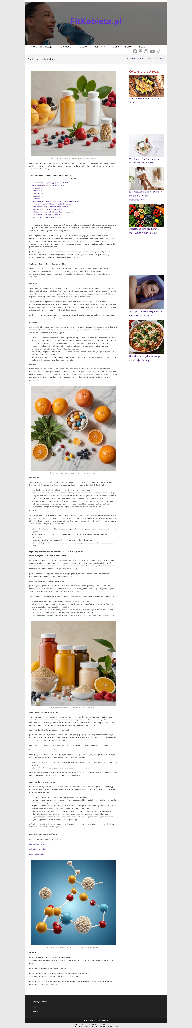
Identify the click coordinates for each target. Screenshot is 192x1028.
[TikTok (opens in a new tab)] (158, 51)
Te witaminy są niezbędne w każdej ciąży (47, 215)
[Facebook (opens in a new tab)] (135, 51)
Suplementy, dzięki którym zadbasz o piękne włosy (51, 207)
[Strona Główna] (127, 58)
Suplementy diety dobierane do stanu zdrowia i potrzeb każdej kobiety (55, 201)
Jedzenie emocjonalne (37, 849)
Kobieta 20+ (38, 188)
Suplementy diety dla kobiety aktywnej (47, 217)
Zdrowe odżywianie (36, 854)
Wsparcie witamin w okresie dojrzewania (47, 209)
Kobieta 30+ (38, 191)
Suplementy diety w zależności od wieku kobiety (47, 185)
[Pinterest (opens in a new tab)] (140, 51)
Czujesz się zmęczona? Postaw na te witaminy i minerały (52, 204)
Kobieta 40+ (38, 193)
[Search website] (164, 51)
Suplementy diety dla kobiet (154, 58)
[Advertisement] (146, 120)
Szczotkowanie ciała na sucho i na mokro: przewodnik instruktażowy (146, 195)
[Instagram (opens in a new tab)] (146, 51)
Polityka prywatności (39, 1002)
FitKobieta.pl (96, 21)
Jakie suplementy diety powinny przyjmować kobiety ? (49, 183)
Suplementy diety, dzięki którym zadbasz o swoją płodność (53, 212)
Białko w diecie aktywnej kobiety (41, 844)
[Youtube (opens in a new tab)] (152, 51)
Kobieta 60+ (38, 199)
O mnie (34, 1007)
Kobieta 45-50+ (39, 196)
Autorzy (35, 1011)
